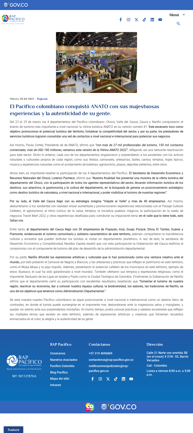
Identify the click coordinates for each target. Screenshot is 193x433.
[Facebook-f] (120, 19)
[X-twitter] (136, 19)
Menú (174, 15)
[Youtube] (160, 19)
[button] (178, 23)
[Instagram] (128, 19)
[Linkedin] (152, 19)
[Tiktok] (144, 19)
